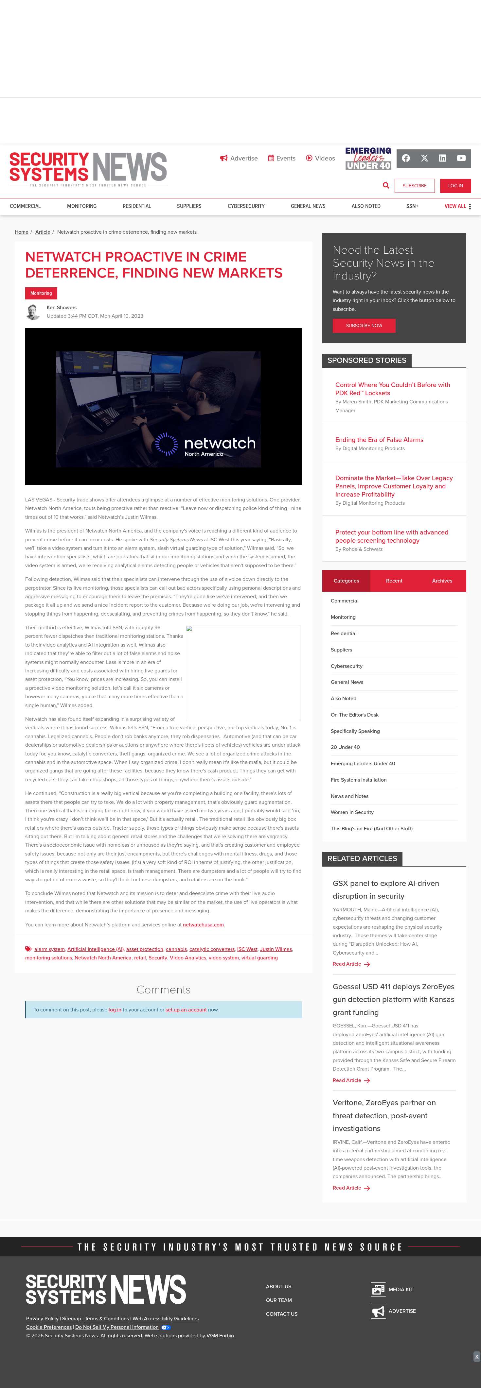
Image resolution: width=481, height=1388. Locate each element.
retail (140, 958)
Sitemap (71, 1318)
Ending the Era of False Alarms (379, 440)
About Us (278, 1286)
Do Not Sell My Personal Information (117, 1327)
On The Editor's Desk (355, 715)
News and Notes (349, 796)
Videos (325, 158)
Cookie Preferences (49, 1327)
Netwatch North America (103, 958)
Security (158, 958)
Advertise (244, 158)
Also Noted (366, 206)
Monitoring (82, 206)
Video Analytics (188, 958)
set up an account (186, 1010)
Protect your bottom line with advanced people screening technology (392, 537)
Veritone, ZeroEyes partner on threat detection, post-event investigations (384, 1115)
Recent (394, 581)
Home (21, 232)
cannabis (176, 949)
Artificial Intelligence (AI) (95, 949)
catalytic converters (212, 949)
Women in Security (352, 812)
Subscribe (415, 186)
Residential (137, 206)
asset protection (144, 949)
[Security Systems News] (88, 169)
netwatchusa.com (203, 925)
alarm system (49, 949)
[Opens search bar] (386, 185)
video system (224, 958)
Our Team (279, 1300)
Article (42, 232)
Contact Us (281, 1314)
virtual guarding (259, 958)
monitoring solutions (48, 958)
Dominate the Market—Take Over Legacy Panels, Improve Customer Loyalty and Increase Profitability (394, 486)
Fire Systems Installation (359, 780)
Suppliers (189, 206)
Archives (442, 581)
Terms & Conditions (107, 1318)
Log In (455, 186)
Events (285, 158)
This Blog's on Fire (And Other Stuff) (372, 828)
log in (115, 1010)
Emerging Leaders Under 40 (363, 763)
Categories (346, 581)
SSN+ (412, 206)
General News (308, 206)
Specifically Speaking (355, 731)
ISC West (247, 949)
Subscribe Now (364, 326)
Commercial (25, 206)
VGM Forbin (220, 1335)
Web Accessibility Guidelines (166, 1318)
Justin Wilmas (276, 949)
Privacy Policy (42, 1318)
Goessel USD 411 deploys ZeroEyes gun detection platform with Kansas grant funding (393, 999)
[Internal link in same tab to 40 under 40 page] (368, 159)
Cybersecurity (246, 206)
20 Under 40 (345, 747)
